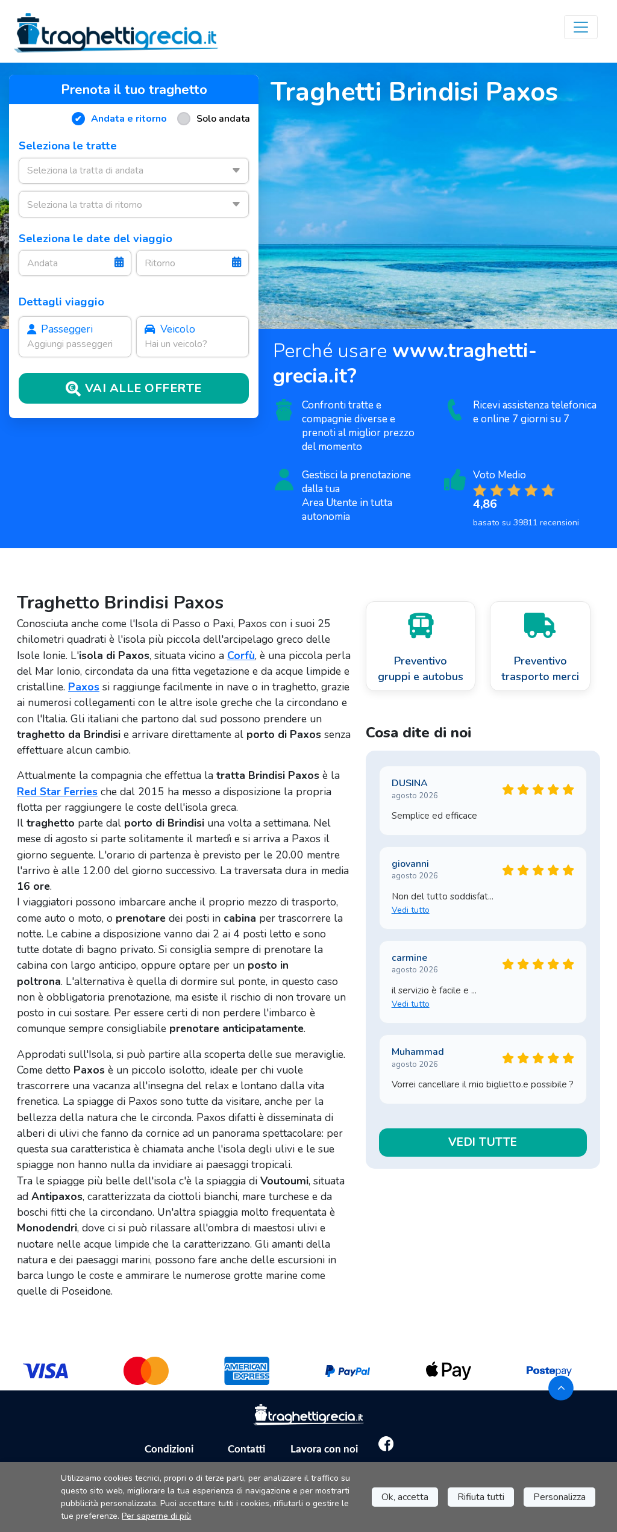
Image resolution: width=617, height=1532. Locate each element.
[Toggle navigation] (581, 27)
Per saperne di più (156, 1516)
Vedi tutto (411, 910)
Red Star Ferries (57, 791)
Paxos (83, 687)
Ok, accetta (404, 1497)
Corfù (241, 655)
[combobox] (134, 170)
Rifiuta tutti (480, 1497)
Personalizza (559, 1497)
